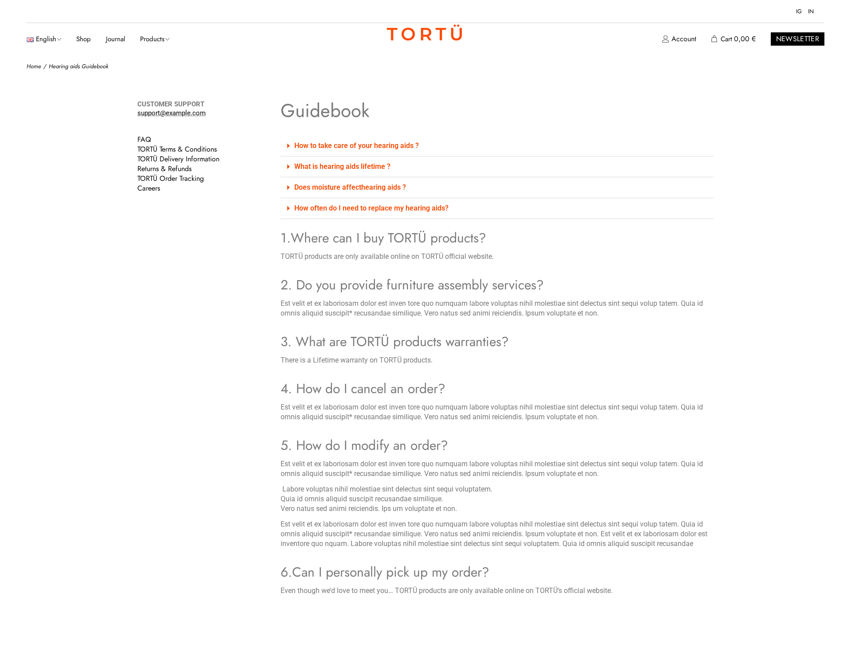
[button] (497, 146)
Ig (799, 11)
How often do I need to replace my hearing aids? (371, 208)
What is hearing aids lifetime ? (342, 166)
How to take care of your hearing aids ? (356, 145)
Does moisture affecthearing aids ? (350, 187)
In (811, 11)
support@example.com (171, 113)
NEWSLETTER (797, 39)
